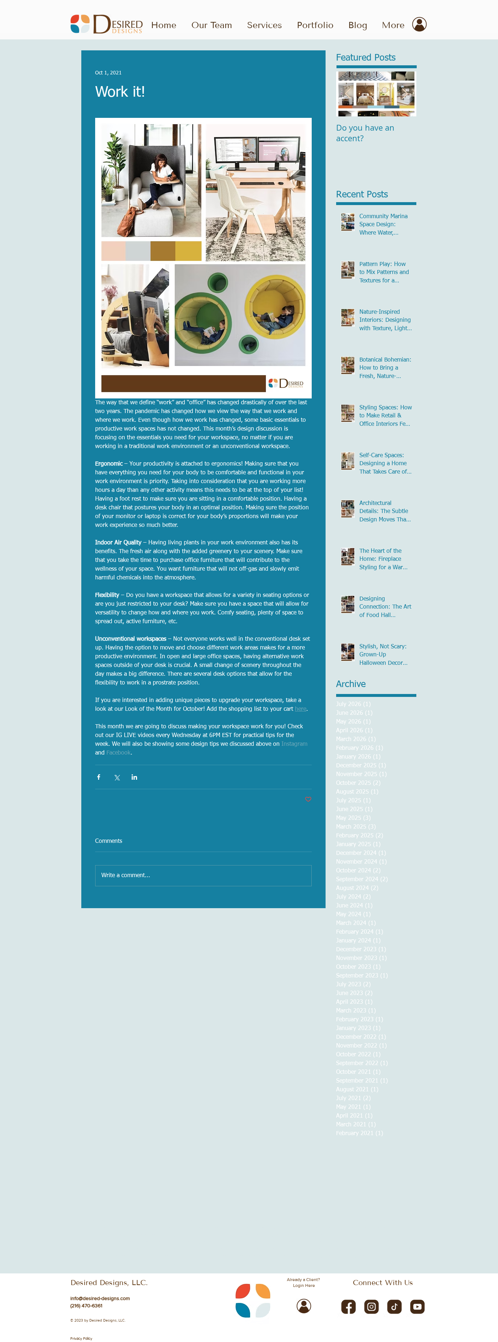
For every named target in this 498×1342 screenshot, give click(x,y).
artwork (198, 1235)
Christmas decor (180, 1221)
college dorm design (196, 1249)
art (185, 1235)
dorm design (328, 1263)
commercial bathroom (343, 1249)
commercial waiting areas (193, 1256)
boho (213, 1242)
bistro (87, 1242)
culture (89, 1263)
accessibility (298, 1228)
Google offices (356, 1221)
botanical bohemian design (307, 1242)
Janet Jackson (389, 1221)
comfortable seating (295, 1249)
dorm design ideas (364, 1263)
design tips (127, 1263)
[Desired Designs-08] (417, 1306)
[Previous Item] (348, 94)
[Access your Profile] (303, 1306)
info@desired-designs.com (100, 1298)
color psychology (252, 1249)
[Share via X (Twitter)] (116, 777)
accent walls (271, 1228)
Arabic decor (95, 1221)
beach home (293, 1235)
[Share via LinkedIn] (134, 777)
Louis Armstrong (143, 1228)
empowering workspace (136, 1270)
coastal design (119, 1249)
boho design (262, 1242)
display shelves (275, 1263)
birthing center (352, 1235)
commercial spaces (142, 1256)
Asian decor (123, 1221)
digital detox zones (191, 1263)
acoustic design (330, 1228)
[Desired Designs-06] (394, 1306)
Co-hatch (251, 1221)
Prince (214, 1228)
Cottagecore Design (284, 1221)
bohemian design (186, 1242)
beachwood (322, 1235)
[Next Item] (404, 94)
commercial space (100, 1256)
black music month (144, 1242)
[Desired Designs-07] (348, 1306)
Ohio (169, 1228)
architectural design (158, 1235)
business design (394, 1242)
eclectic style (95, 1270)
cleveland (91, 1249)
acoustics (359, 1228)
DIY (312, 1221)
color (226, 1249)
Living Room (109, 1228)
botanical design (357, 1242)
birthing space (386, 1235)
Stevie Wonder (239, 1228)
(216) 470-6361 (86, 1305)
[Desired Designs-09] (371, 1306)
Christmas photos (219, 1221)
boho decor (233, 1242)
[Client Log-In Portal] (419, 24)
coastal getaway (154, 1249)
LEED (87, 1228)
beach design (263, 1235)
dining (221, 1263)
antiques (125, 1235)
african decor (385, 1228)
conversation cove (272, 1256)
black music (108, 1242)
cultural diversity (381, 1256)
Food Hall (328, 1221)
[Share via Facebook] (98, 777)
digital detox (154, 1263)
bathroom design (228, 1235)
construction (236, 1256)
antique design (97, 1235)
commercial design (390, 1249)
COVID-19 (149, 1221)
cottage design (310, 1256)
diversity (303, 1263)
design (105, 1263)
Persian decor (191, 1228)
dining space (243, 1263)
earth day (397, 1263)
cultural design (345, 1256)
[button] (315, 24)
